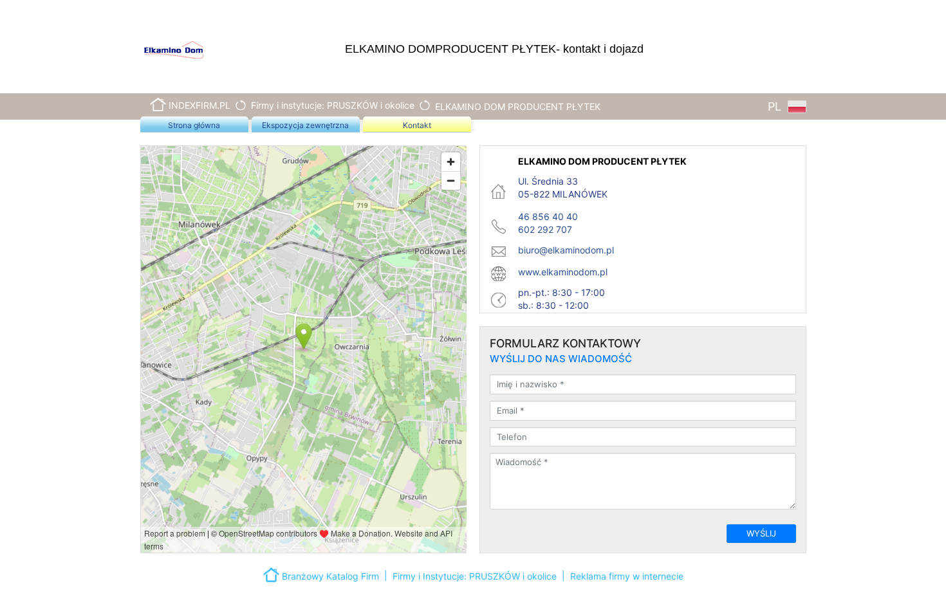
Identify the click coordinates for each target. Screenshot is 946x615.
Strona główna (194, 125)
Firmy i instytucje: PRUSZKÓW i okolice (332, 105)
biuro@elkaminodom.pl (566, 249)
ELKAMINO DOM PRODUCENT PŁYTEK (517, 106)
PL (776, 106)
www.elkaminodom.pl (562, 271)
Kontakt (417, 125)
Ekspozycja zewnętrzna (305, 125)
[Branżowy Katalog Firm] (272, 573)
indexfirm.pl (199, 105)
